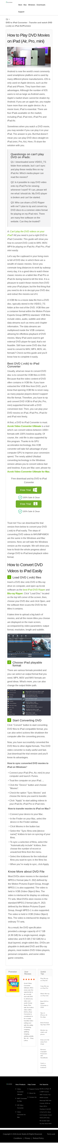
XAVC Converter (44, 1094)
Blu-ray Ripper (15, 593)
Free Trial (25, 490)
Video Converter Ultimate (20, 1091)
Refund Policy (38, 1138)
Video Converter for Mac (21, 1114)
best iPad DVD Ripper (34, 590)
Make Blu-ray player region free (45, 1120)
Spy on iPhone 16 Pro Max (43, 1015)
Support (21, 12)
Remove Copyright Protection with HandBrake (44, 1053)
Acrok (19, 1134)
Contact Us (32, 1097)
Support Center (34, 1089)
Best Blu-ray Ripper (44, 1088)
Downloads (41, 5)
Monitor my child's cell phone (43, 1032)
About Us (32, 1093)
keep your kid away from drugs (44, 1042)
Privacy (27, 1138)
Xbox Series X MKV (47, 1123)
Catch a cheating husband (43, 1065)
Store (20, 5)
